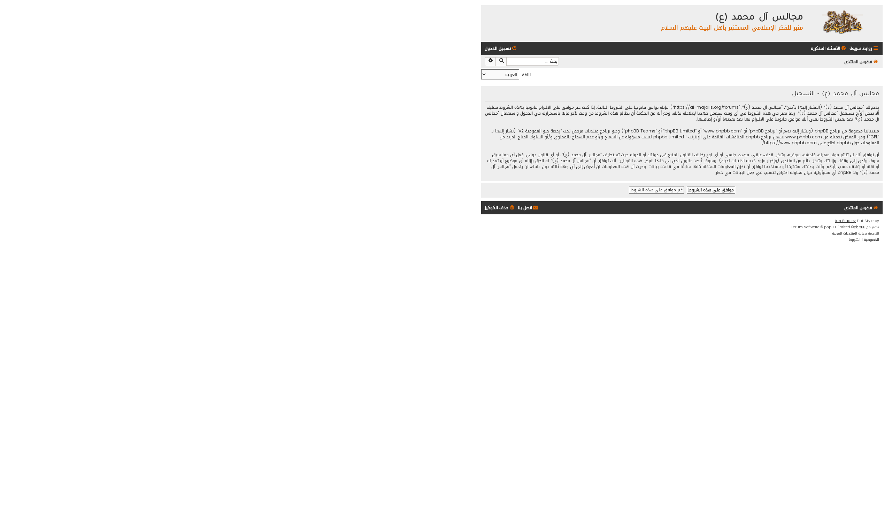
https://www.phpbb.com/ (789, 143)
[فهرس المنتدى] (842, 22)
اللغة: (526, 75)
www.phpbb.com (803, 137)
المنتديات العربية (844, 233)
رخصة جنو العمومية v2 (539, 131)
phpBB (859, 227)
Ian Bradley (845, 221)
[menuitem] (829, 48)
